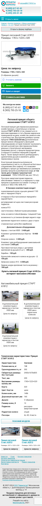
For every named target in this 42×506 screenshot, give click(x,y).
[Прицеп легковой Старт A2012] (10, 431)
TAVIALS (4, 25)
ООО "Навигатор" (21, 485)
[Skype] (24, 110)
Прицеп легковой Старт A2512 (29, 441)
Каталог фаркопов (8, 458)
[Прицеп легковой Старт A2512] (31, 431)
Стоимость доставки (15, 97)
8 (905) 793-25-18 (14, 10)
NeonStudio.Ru (18, 503)
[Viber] (33, 107)
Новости (4, 457)
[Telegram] (27, 110)
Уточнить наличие (14, 80)
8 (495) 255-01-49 (14, 13)
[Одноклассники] (27, 107)
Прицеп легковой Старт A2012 (8, 441)
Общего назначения (28, 23)
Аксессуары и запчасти (10, 462)
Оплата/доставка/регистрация (13, 460)
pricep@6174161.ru (28, 3)
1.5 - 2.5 (10, 25)
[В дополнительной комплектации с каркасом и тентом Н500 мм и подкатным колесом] (31, 301)
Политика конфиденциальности (12, 480)
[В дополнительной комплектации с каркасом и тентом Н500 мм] (10, 301)
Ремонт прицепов (28, 462)
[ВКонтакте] (24, 107)
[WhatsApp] (37, 107)
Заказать (10, 85)
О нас (13, 457)
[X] (30, 107)
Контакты (5, 464)
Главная (4, 23)
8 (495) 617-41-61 (14, 8)
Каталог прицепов (14, 23)
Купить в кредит (13, 91)
